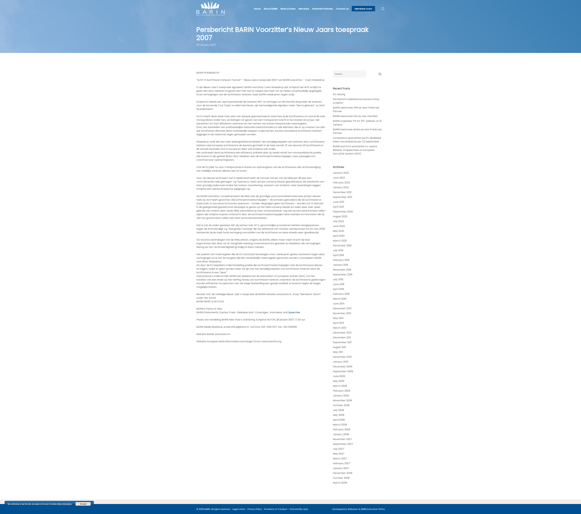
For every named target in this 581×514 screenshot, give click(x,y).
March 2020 (340, 240)
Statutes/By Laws (299, 509)
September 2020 (343, 211)
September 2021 (342, 197)
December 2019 (342, 245)
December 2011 (342, 337)
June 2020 (339, 226)
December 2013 (342, 308)
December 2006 (342, 473)
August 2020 (340, 216)
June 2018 (338, 284)
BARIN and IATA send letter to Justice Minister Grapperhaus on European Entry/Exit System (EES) (355, 150)
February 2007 (341, 463)
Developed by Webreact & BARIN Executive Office (358, 509)
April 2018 (338, 289)
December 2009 (342, 366)
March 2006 (340, 482)
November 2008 (342, 400)
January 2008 (341, 434)
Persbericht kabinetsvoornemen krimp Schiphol (356, 101)
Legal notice (238, 509)
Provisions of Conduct (275, 509)
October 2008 (341, 405)
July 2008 (338, 410)
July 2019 (338, 250)
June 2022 (339, 177)
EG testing (339, 94)
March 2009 (340, 386)
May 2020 (338, 231)
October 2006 (341, 478)
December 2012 (342, 332)
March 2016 (339, 299)
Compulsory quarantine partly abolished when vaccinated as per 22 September (357, 139)
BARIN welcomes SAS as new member (355, 116)
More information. (65, 504)
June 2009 (339, 376)
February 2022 (341, 182)
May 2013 (338, 318)
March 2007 (340, 458)
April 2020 (339, 236)
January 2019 (340, 265)
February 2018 (341, 294)
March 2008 (340, 424)
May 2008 (338, 415)
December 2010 (342, 357)
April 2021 (338, 207)
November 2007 (342, 439)
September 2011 (342, 342)
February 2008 (341, 429)
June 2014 (339, 303)
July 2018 (338, 279)
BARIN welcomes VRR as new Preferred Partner (356, 109)
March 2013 (339, 328)
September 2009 (343, 371)
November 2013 (342, 313)
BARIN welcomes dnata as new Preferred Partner (357, 131)
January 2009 (341, 395)
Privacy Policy (255, 509)
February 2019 (341, 260)
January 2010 (340, 361)
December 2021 (342, 192)
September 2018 (342, 274)
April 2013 (338, 323)
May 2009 (338, 381)
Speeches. (294, 312)
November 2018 (342, 269)
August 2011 (339, 347)
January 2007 (341, 468)
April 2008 (339, 420)
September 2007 (343, 444)
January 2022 (341, 187)
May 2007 (338, 453)
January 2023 (341, 173)
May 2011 (338, 352)
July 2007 (338, 449)
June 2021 (338, 202)
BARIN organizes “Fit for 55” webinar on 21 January (357, 122)
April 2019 (338, 255)
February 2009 (341, 390)
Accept (83, 504)
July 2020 (338, 221)
